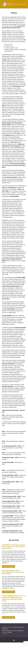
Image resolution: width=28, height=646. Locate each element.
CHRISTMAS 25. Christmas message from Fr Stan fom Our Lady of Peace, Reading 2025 (13, 546)
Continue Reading (8, 566)
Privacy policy (5, 634)
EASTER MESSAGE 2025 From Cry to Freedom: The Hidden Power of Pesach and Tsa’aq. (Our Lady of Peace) (13, 598)
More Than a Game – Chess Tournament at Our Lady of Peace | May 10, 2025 (13, 572)
